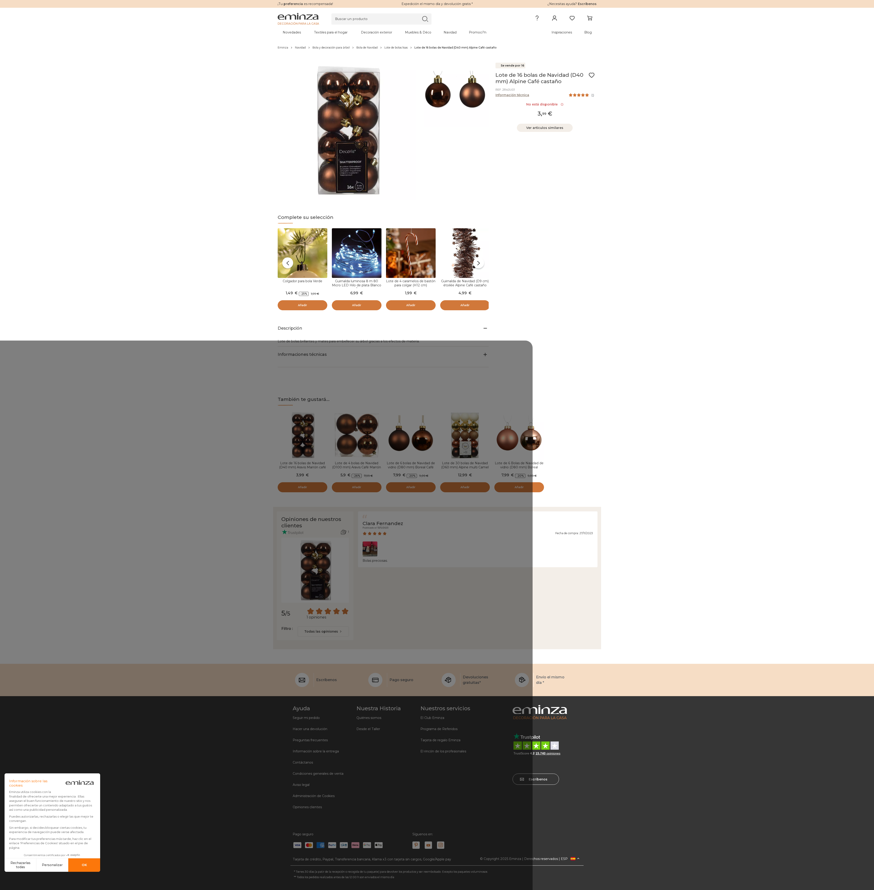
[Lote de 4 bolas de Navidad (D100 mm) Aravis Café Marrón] (356, 435)
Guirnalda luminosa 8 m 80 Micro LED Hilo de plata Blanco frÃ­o (356, 285)
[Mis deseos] (572, 19)
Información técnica (512, 95)
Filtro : (287, 628)
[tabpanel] (397, 32)
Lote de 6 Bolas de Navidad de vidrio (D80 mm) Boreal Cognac (519, 467)
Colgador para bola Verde (302, 281)
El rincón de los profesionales (443, 751)
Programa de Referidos (438, 729)
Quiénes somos (368, 718)
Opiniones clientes (307, 807)
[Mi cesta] (590, 19)
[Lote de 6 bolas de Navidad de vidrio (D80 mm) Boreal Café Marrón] (411, 435)
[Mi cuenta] (554, 19)
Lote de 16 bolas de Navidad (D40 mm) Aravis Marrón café (302, 465)
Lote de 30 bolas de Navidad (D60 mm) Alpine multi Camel (465, 465)
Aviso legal (301, 785)
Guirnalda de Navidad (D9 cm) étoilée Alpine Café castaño (465, 283)
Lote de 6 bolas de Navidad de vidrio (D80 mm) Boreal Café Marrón (411, 467)
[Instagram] (440, 845)
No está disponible (542, 104)
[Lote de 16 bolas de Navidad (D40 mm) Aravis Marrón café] (302, 435)
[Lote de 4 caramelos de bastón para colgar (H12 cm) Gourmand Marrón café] (411, 253)
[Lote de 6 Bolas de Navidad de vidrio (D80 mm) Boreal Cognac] (519, 435)
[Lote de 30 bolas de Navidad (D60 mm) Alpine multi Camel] (465, 435)
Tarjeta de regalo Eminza (440, 740)
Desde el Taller (368, 729)
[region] (437, 47)
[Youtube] (428, 845)
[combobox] (323, 631)
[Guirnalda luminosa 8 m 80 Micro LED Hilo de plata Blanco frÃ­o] (356, 253)
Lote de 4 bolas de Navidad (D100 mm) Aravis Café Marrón (356, 465)
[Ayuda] (537, 19)
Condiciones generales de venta (318, 774)
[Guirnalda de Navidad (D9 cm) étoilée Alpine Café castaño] (465, 253)
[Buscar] (425, 19)
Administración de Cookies (314, 796)
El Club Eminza (432, 718)
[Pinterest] (416, 845)
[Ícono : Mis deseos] (591, 75)
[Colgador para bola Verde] (302, 253)
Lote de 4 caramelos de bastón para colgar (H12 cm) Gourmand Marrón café (410, 285)
